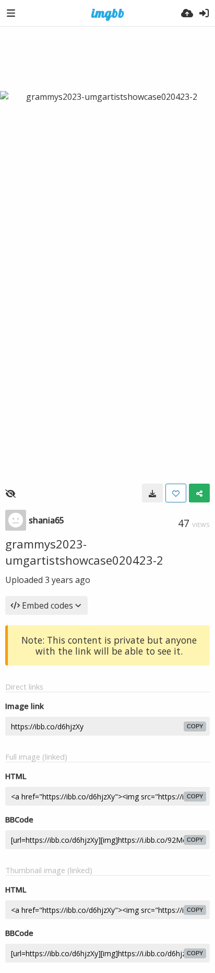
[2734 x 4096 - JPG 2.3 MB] (152, 493)
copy (195, 726)
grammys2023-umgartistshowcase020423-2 (84, 552)
